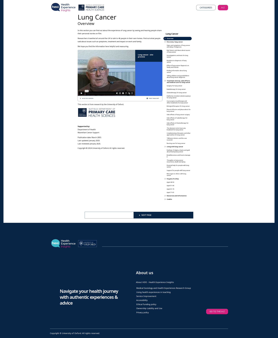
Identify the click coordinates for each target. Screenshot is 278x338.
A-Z (223, 7)
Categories (206, 7)
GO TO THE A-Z (217, 311)
